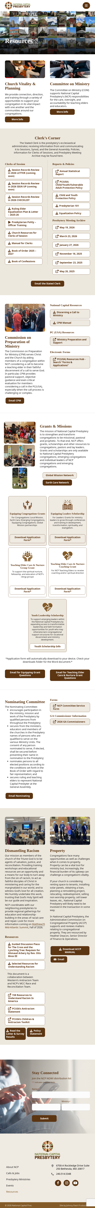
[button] (86, 5)
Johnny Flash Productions (78, 1205)
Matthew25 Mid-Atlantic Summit (25, 925)
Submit (44, 1118)
